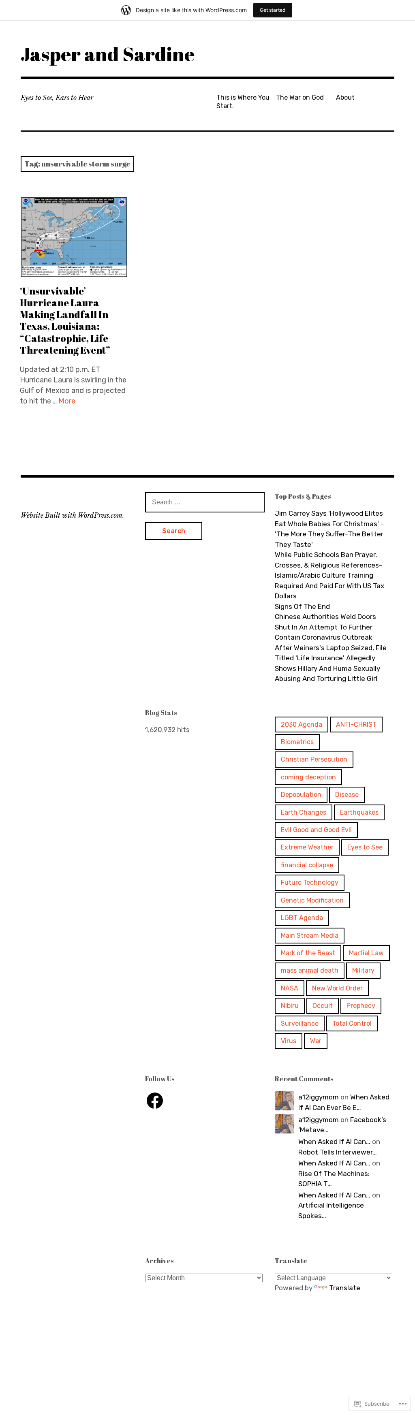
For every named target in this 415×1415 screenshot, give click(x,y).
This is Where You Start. (243, 102)
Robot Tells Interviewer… (337, 1152)
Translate (344, 1288)
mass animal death (309, 970)
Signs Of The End (302, 606)
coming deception (308, 777)
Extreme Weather (307, 847)
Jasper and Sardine (108, 54)
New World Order (337, 988)
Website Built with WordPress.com (71, 515)
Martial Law (366, 953)
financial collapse (307, 865)
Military (363, 970)
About (345, 97)
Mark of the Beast (308, 953)
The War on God (300, 97)
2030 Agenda (301, 724)
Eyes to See (365, 847)
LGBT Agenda (302, 918)
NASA (289, 988)
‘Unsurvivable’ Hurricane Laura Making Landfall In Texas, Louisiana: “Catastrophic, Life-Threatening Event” (65, 320)
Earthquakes (359, 812)
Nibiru (290, 1005)
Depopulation (301, 794)
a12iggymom (318, 1097)
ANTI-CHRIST (356, 724)
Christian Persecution (314, 759)
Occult (322, 1005)
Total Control (352, 1023)
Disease (347, 794)
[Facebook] (155, 1100)
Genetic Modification (312, 900)
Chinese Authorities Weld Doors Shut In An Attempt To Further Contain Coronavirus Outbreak (325, 627)
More (66, 401)
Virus (288, 1041)
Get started (273, 10)
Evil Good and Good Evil (316, 830)
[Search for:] (205, 502)
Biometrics (297, 742)
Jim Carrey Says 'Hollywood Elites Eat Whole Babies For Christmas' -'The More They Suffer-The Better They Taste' (329, 528)
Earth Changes (303, 812)
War (315, 1041)
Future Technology (309, 882)
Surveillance (300, 1023)
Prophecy (361, 1005)
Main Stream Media (309, 935)
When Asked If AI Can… (334, 1142)
